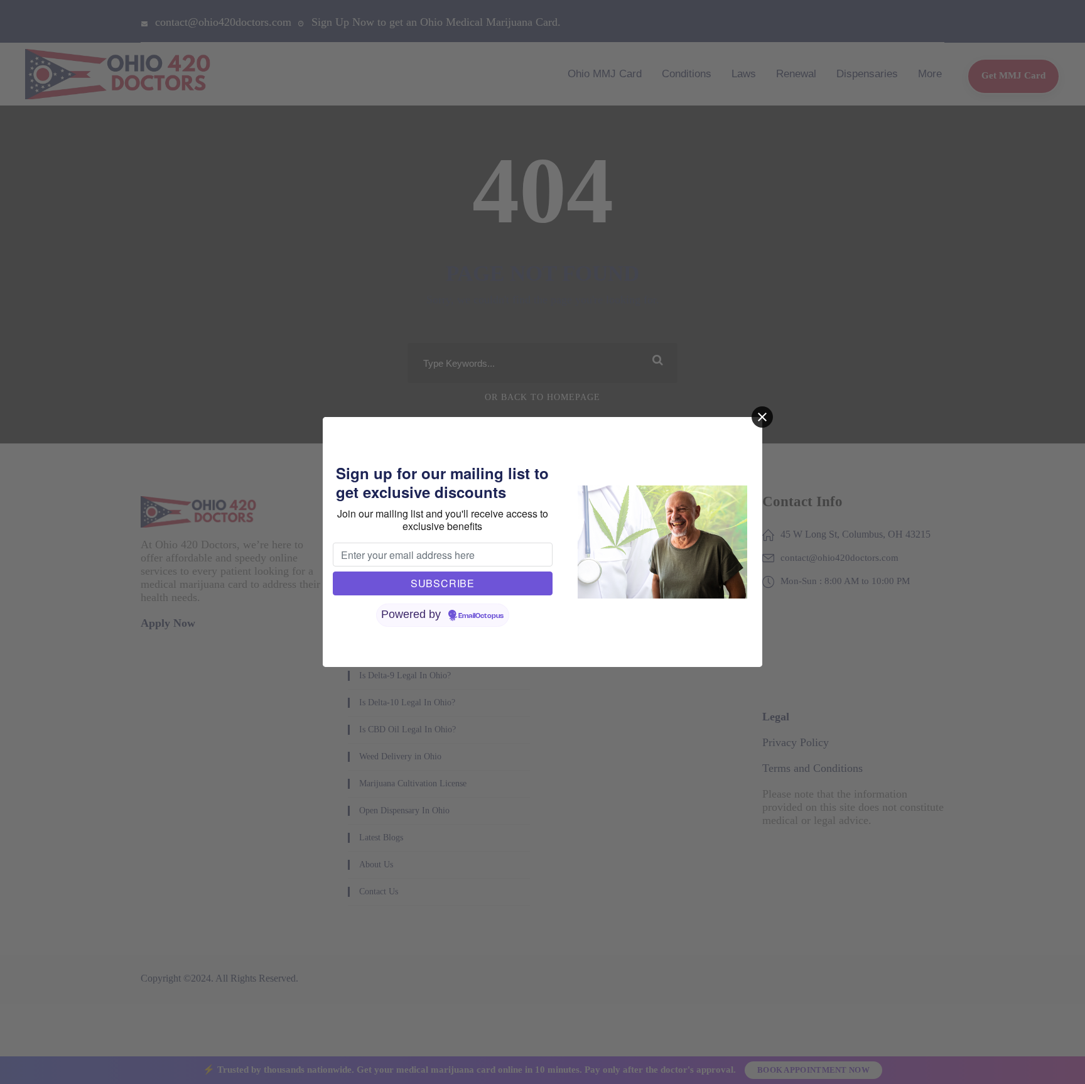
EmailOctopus (481, 616)
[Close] (762, 417)
